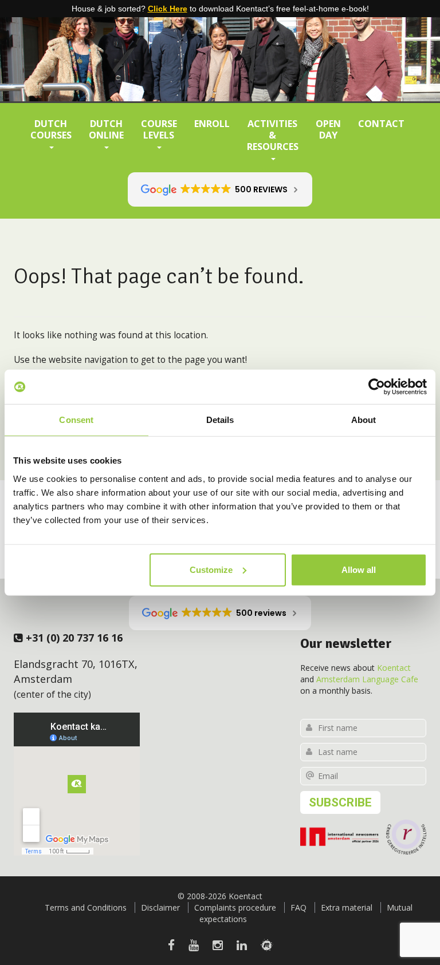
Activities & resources (272, 135)
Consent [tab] (76, 420)
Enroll (212, 123)
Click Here (167, 8)
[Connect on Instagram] (218, 945)
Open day (328, 129)
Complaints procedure (235, 907)
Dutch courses (51, 129)
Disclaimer (160, 907)
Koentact (394, 667)
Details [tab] (220, 420)
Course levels (159, 129)
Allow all (358, 569)
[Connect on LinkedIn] (242, 945)
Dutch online (106, 129)
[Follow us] (267, 945)
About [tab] (363, 420)
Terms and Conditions (86, 907)
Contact (381, 123)
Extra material (346, 907)
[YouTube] (193, 945)
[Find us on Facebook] (171, 945)
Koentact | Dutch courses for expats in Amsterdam (220, 49)
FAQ (298, 907)
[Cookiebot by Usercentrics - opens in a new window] (377, 387)
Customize (211, 569)
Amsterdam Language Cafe (367, 679)
